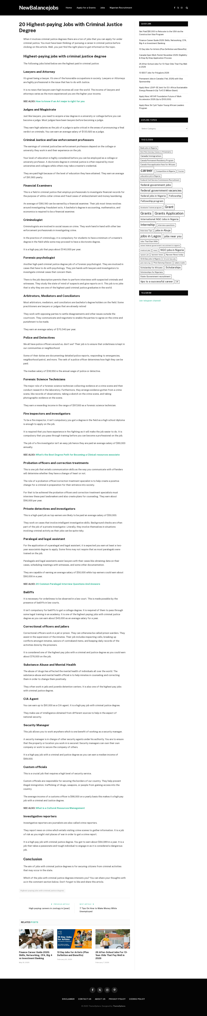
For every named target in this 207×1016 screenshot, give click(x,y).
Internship (148, 224)
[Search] (186, 8)
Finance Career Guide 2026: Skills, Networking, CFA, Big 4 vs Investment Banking (35, 955)
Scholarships (173, 267)
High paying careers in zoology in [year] (49, 908)
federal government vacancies (161, 190)
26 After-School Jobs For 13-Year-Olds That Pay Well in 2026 (111, 955)
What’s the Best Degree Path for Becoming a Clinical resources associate (78, 454)
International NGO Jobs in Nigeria (159, 219)
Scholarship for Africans (151, 268)
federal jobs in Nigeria (153, 195)
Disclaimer (68, 999)
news (155, 250)
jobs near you (173, 236)
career (147, 170)
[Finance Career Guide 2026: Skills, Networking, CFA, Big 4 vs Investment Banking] (36, 939)
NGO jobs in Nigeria (172, 250)
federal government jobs (156, 184)
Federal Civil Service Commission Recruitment (159, 180)
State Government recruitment (155, 276)
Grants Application (169, 213)
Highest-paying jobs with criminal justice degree (42, 891)
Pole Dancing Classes (163, 263)
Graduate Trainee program (151, 208)
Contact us (84, 999)
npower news (157, 255)
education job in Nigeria (150, 176)
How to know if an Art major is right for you (60, 101)
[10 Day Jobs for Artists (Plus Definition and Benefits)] (74, 939)
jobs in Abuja (162, 230)
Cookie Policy (137, 999)
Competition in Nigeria (165, 171)
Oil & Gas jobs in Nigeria (150, 259)
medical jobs (145, 250)
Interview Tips (146, 231)
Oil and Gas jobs (170, 259)
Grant (169, 207)
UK (177, 282)
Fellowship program (152, 201)
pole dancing (145, 263)
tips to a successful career (157, 281)
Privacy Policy (117, 999)
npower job (144, 255)
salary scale (180, 263)
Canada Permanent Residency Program (156, 160)
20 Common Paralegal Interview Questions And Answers (68, 584)
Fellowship (175, 195)
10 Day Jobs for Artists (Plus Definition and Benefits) (73, 954)
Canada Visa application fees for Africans (157, 165)
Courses (181, 171)
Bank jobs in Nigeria (148, 148)
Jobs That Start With (149, 241)
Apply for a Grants (86, 7)
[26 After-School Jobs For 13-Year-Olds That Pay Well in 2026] (112, 939)
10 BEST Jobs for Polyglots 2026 (154, 73)
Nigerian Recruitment (121, 7)
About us (100, 999)
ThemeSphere (119, 1006)
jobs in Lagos (151, 236)
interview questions (166, 225)
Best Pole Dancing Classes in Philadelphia (155, 152)
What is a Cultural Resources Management (60, 808)
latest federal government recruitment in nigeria (160, 245)
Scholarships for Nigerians (151, 272)
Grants (146, 213)
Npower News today (174, 255)
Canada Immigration (151, 156)
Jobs (102, 7)
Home (69, 7)
